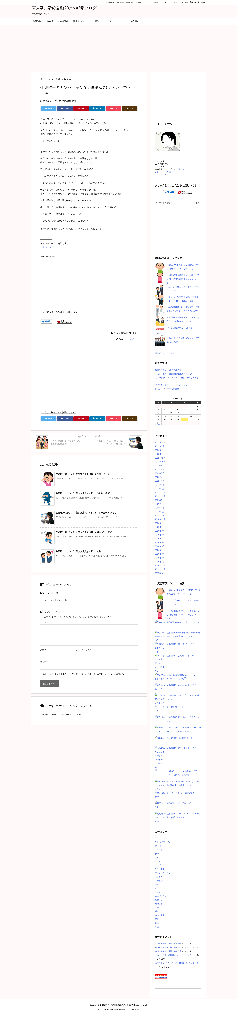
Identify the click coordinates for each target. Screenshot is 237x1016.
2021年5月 (159, 500)
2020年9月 (160, 531)
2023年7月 (159, 446)
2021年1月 (159, 515)
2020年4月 (160, 550)
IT (156, 838)
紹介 (157, 911)
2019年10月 (160, 573)
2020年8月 (160, 534)
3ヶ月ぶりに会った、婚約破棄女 (181, 793)
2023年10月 (160, 442)
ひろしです (175, 2)
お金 (157, 853)
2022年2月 (159, 485)
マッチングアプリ (162, 873)
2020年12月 (160, 519)
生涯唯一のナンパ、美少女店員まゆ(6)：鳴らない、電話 (84, 532)
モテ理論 (155, 2)
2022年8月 (159, 469)
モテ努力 (164, 2)
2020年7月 (159, 538)
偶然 (157, 884)
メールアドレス (83, 650)
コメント (44, 622)
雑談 (157, 926)
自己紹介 (185, 2)
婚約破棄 (120, 2)
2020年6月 (160, 542)
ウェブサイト (46, 662)
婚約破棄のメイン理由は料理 (179, 803)
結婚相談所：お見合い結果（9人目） (182, 655)
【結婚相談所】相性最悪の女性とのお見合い (174, 373)
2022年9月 (159, 465)
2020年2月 (159, 558)
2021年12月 (160, 492)
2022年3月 (159, 481)
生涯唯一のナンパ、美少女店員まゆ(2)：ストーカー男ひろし (86, 512)
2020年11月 (160, 523)
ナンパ (69, 79)
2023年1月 (159, 454)
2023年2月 (159, 450)
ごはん (158, 861)
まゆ (134, 333)
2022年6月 (159, 477)
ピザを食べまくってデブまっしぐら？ (171, 385)
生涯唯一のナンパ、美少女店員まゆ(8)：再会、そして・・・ (86, 474)
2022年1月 (159, 488)
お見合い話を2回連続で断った (180, 738)
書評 (157, 907)
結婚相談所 (130, 2)
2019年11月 (160, 569)
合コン (158, 888)
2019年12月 (160, 565)
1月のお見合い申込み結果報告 (179, 327)
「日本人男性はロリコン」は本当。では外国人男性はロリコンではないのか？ (183, 279)
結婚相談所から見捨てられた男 (168, 370)
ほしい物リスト (161, 174)
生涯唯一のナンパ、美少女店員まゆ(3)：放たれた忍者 (83, 493)
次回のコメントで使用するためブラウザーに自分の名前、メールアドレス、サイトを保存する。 (84, 674)
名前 (43, 650)
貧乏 (157, 919)
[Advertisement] (118, 47)
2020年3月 (160, 554)
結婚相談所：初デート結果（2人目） (182, 748)
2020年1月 (159, 561)
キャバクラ (159, 857)
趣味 (157, 923)
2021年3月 (159, 508)
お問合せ (180, 169)
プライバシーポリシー (164, 171)
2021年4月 (159, 504)
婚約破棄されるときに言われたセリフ (183, 622)
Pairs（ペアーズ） (163, 842)
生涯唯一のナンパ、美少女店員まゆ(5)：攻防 (78, 551)
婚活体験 (111, 2)
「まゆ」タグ (46, 247)
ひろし (133, 339)
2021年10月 (160, 496)
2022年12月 (160, 458)
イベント (159, 850)
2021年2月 (159, 511)
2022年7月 (159, 473)
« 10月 (158, 425)
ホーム (45, 79)
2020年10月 (160, 527)
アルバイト (159, 846)
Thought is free (133, 1009)
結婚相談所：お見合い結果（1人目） (182, 685)
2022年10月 (160, 461)
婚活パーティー (143, 2)
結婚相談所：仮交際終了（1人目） (181, 644)
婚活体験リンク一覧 (175, 707)
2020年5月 (160, 546)
